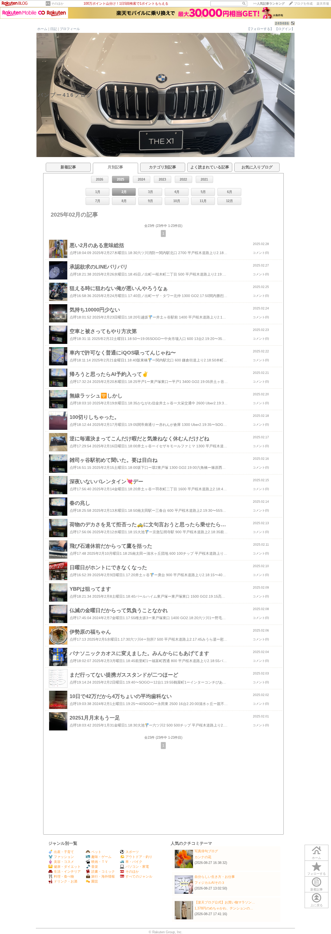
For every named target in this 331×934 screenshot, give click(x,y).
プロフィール (70, 29)
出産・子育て (64, 852)
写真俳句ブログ (206, 851)
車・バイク (133, 862)
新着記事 (316, 889)
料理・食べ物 (64, 876)
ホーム (42, 29)
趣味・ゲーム (101, 857)
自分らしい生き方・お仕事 (214, 877)
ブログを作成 (303, 3)
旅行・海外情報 (103, 876)
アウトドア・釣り (138, 857)
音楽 (94, 867)
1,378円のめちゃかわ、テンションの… (223, 908)
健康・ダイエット (67, 867)
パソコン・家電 (137, 867)
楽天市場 (323, 3)
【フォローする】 (260, 29)
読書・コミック (103, 871)
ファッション (64, 857)
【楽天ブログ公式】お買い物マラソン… (224, 902)
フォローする (316, 874)
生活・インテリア (67, 871)
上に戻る (316, 905)
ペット (96, 852)
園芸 (94, 881)
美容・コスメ (64, 862)
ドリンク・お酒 (65, 881)
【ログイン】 (285, 29)
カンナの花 (202, 857)
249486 (282, 23)
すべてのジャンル (138, 876)
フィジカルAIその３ (209, 883)
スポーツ (132, 852)
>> (269, 3)
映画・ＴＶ (99, 862)
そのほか (57, 3)
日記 (53, 29)
